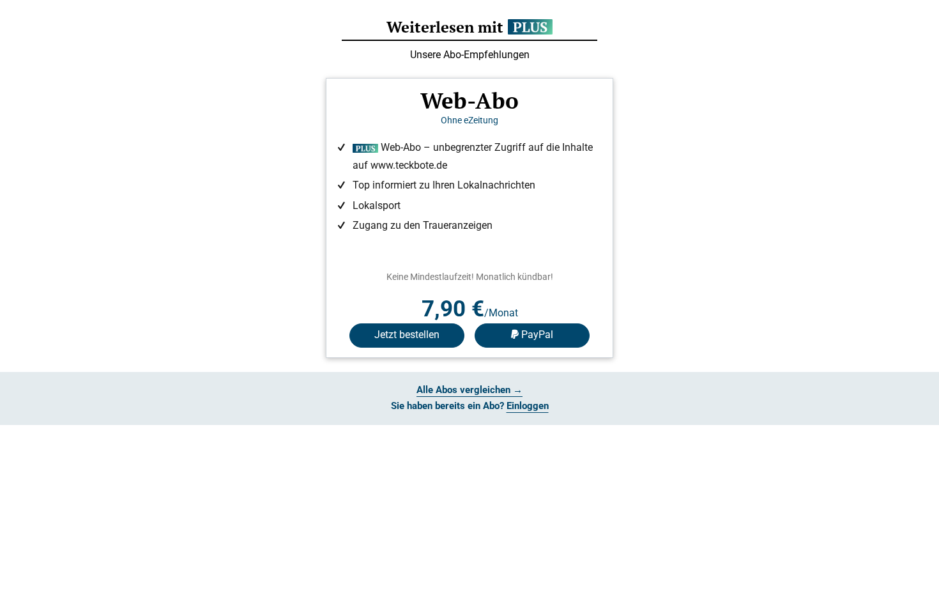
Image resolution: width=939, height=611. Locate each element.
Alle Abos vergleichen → (469, 390)
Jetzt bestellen (406, 335)
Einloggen (528, 406)
